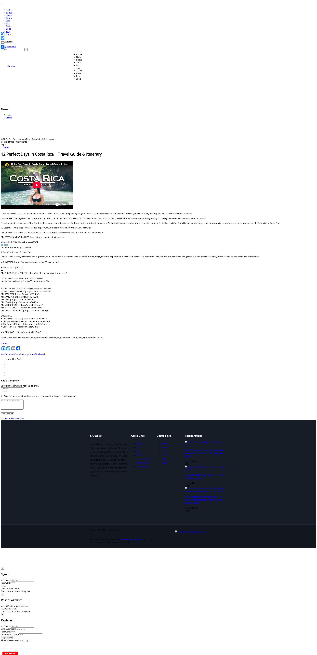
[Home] (11, 66)
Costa (7, 354)
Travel (42, 354)
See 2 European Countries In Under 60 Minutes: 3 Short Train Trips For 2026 (204, 453)
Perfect (31, 354)
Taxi (8, 23)
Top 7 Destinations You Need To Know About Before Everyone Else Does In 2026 (203, 499)
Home (9, 9)
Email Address (7, 629)
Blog (8, 31)
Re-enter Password (10, 634)
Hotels (9, 15)
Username (6, 580)
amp (3, 354)
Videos (9, 117)
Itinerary (24, 354)
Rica (37, 354)
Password (5, 582)
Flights (9, 12)
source (4, 343)
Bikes (8, 28)
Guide (17, 354)
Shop (8, 34)
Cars (8, 20)
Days (12, 354)
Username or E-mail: (10, 606)
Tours (9, 18)
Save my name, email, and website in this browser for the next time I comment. (40, 396)
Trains (9, 26)
